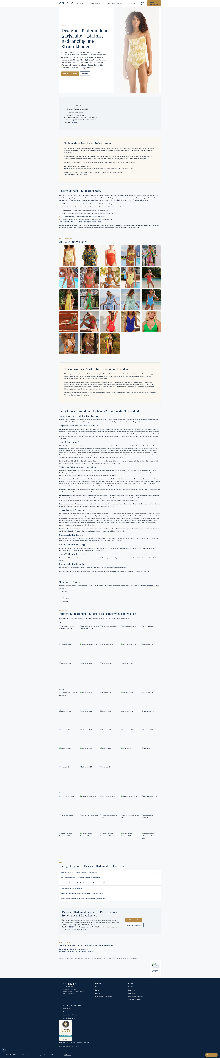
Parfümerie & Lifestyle (115, 3)
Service (132, 3)
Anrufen (85, 73)
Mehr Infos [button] (67, 1055)
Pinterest (72, 1042)
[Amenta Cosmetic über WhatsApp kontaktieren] (4, 1050)
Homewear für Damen (153, 586)
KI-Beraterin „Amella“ (135, 999)
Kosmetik (80, 3)
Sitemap (65, 1012)
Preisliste (131, 987)
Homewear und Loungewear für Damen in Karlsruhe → (76, 951)
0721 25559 (74, 122)
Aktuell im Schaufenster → (155, 972)
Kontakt (97, 990)
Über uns (142, 3)
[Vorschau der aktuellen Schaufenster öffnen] (156, 964)
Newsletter (131, 993)
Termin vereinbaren (153, 3)
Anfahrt (97, 993)
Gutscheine (131, 990)
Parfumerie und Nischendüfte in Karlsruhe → (73, 949)
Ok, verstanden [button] (211, 1055)
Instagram (79, 1042)
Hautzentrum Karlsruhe (70, 1015)
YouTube (86, 1042)
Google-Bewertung (69, 1018)
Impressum (66, 1009)
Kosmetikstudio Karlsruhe (103, 996)
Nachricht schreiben (134, 925)
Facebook (62, 1042)
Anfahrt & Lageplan (70, 73)
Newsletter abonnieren (135, 996)
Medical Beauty (96, 3)
